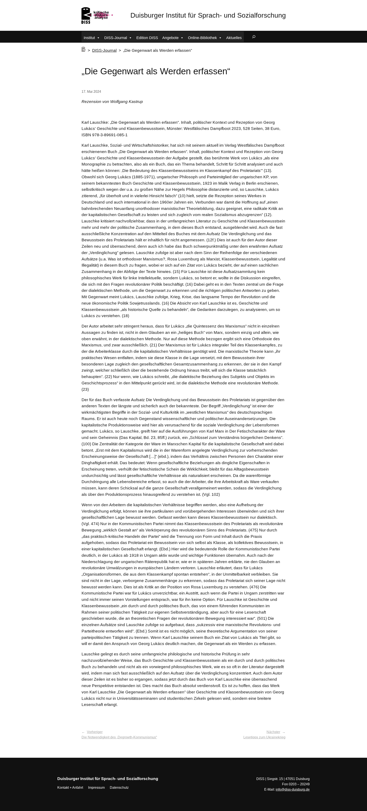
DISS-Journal (115, 38)
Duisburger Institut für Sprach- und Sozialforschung (208, 15)
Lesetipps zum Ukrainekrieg (264, 737)
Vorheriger (95, 732)
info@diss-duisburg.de (293, 789)
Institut (89, 38)
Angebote (170, 38)
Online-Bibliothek (202, 38)
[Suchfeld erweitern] (254, 37)
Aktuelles (234, 38)
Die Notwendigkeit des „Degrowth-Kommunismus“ (119, 737)
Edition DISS (147, 38)
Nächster (273, 732)
